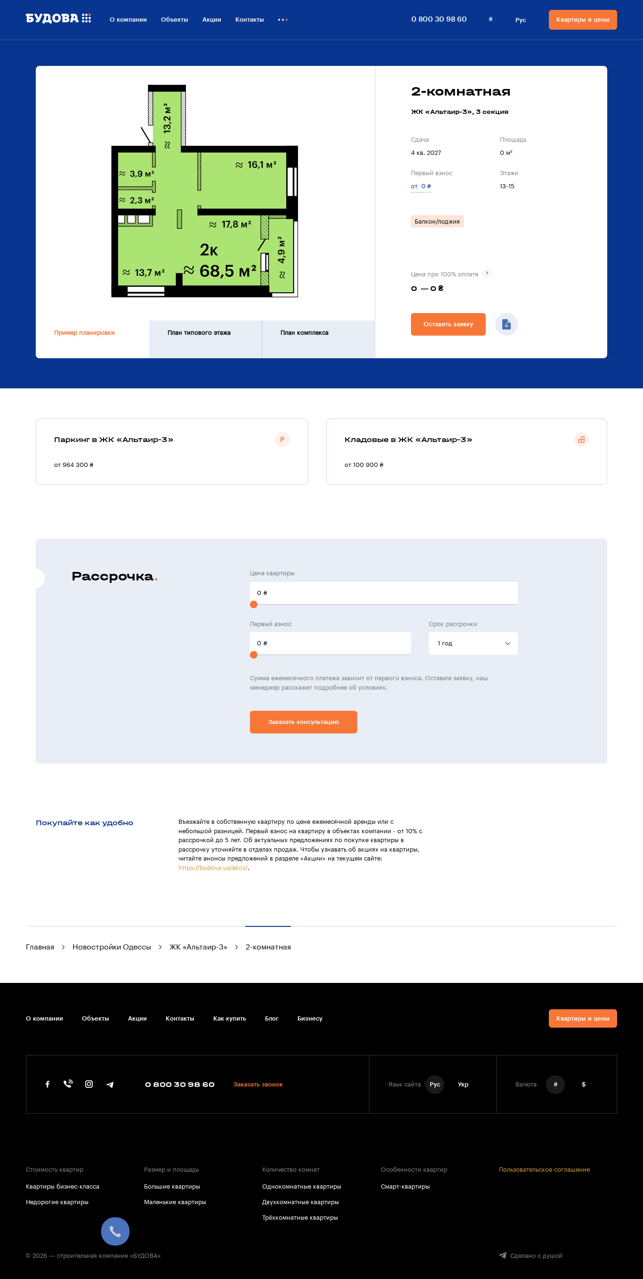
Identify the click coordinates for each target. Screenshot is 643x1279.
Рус (520, 20)
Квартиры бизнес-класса (62, 1186)
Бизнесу (309, 1018)
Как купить (229, 1018)
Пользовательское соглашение (544, 1169)
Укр (463, 1084)
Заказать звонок (258, 1084)
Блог (272, 1018)
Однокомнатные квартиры (301, 1186)
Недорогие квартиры (57, 1202)
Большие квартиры (172, 1186)
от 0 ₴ (421, 186)
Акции (211, 19)
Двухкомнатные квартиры (300, 1202)
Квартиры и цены (583, 19)
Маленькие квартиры (175, 1202)
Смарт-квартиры (405, 1186)
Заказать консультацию (303, 722)
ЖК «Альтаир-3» (198, 947)
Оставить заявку (448, 324)
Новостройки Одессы (111, 947)
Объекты (174, 19)
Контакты (249, 19)
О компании (128, 19)
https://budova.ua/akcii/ (213, 868)
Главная (40, 947)
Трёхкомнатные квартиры (300, 1218)
